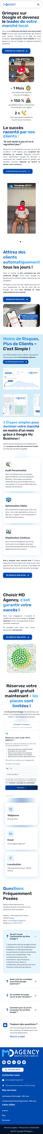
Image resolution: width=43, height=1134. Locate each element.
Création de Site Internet (10, 1101)
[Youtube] (9, 1062)
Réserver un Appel (17, 1036)
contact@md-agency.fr (17, 920)
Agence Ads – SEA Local (27, 1101)
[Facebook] (4, 1062)
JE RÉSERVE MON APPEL (16, 575)
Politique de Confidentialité (29, 1127)
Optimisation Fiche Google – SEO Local (15, 1096)
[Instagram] (14, 1062)
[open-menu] (38, 4)
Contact (5, 1110)
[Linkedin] (19, 1062)
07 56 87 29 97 (14, 1070)
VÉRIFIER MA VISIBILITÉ (14, 51)
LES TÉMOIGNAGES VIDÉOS (14, 362)
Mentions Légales (10, 1127)
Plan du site (6, 1120)
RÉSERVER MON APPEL (15, 299)
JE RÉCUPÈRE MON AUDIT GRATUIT (16, 171)
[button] (20, 241)
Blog (3, 1115)
